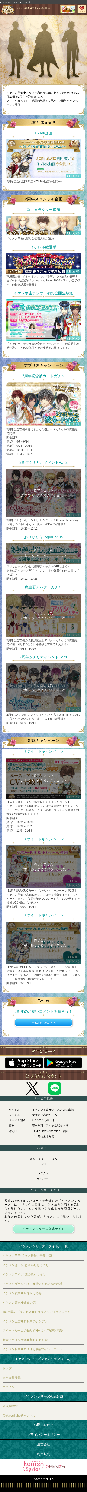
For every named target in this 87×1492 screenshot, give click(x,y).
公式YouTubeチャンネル (19, 1415)
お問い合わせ (43, 1425)
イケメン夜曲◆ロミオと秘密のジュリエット (33, 1349)
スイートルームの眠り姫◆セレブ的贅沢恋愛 (33, 1330)
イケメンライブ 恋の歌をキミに (24, 1274)
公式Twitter (10, 1406)
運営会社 (43, 1444)
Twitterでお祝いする (43, 1022)
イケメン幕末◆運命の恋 (19, 1302)
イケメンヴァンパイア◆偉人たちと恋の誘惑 (33, 1284)
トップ (7, 1368)
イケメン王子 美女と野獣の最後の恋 (27, 1255)
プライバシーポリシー (43, 1434)
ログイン (9, 1387)
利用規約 (43, 1454)
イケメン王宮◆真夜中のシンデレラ (27, 1321)
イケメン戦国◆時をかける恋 (22, 1293)
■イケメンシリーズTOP (8, 2)
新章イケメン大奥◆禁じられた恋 (25, 1340)
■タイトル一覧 (25, 2)
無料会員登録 (12, 1377)
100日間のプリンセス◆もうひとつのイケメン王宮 (37, 1312)
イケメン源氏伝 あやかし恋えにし (26, 1265)
